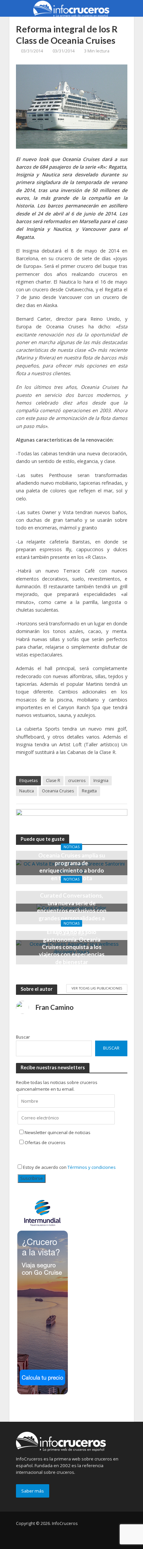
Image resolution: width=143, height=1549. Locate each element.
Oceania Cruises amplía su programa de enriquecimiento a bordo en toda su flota (71, 866)
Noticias (71, 846)
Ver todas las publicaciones (97, 988)
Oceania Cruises (58, 791)
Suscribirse (31, 1178)
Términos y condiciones (92, 1167)
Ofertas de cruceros (45, 1142)
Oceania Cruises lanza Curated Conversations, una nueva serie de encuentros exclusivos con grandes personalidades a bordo (71, 907)
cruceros (76, 780)
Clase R (53, 780)
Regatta (89, 791)
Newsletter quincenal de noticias (57, 1132)
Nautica (26, 791)
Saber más (32, 1491)
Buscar (23, 1037)
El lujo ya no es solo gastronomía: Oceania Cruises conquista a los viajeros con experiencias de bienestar (71, 946)
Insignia (100, 780)
